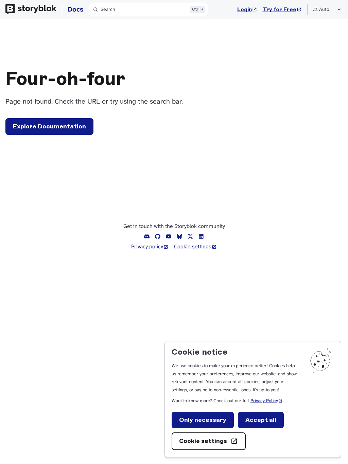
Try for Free (282, 9)
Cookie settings (203, 441)
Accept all (260, 420)
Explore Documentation (49, 126)
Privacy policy (150, 246)
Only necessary (202, 420)
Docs (75, 9)
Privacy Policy (266, 401)
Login (247, 9)
